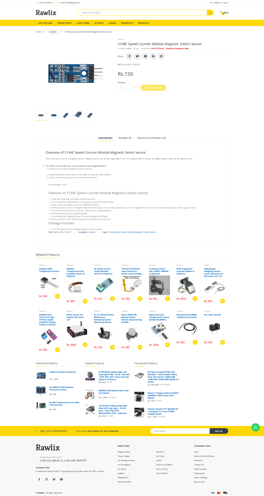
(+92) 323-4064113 (46, 2)
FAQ (196, 452)
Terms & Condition (164, 464)
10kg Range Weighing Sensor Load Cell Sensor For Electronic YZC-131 (213, 272)
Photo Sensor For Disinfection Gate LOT (75, 317)
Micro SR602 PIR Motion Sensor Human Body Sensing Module (132, 318)
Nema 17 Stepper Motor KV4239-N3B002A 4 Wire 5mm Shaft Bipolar (163, 395)
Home (38, 31)
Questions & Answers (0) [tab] (151, 137)
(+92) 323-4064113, (52, 460)
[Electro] (46, 12)
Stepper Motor (64, 23)
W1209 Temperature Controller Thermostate (64, 403)
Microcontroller (124, 481)
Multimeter (143, 23)
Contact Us (199, 464)
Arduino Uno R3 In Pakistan (62, 372)
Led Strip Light (45, 23)
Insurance (198, 460)
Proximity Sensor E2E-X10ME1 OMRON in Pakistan (158, 271)
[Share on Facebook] (129, 56)
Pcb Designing (124, 464)
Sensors (52, 31)
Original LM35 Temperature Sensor (49, 270)
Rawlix (41, 492)
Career (159, 460)
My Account (199, 481)
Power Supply (83, 23)
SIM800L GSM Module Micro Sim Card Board (114, 391)
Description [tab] (105, 137)
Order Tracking (200, 477)
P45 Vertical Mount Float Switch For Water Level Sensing (131, 271)
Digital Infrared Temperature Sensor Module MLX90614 (159, 317)
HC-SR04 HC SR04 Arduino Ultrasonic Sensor (61, 388)
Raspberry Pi (127, 23)
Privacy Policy (162, 469)
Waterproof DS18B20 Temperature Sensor (187, 316)
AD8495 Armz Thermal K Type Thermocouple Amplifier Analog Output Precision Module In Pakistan (48, 320)
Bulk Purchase (200, 469)
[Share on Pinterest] (145, 56)
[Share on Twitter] (137, 56)
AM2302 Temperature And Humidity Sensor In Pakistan (76, 272)
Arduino (112, 23)
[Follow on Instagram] (161, 56)
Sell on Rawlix (162, 473)
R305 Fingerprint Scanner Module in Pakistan (185, 271)
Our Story (160, 456)
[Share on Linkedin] (153, 56)
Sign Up (218, 431)
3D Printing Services (126, 460)
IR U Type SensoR (212, 315)
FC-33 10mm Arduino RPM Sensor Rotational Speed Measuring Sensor (104, 318)
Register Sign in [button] (220, 2)
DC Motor (99, 23)
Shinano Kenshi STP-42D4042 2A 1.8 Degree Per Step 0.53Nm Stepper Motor (163, 411)
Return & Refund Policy (204, 456)
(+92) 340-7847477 (75, 460)
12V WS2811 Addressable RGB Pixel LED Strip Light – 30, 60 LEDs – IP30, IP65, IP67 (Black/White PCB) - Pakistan (113, 409)
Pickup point (199, 473)
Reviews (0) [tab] (125, 137)
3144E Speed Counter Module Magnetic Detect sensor (132, 232)
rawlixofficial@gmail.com (70, 2)
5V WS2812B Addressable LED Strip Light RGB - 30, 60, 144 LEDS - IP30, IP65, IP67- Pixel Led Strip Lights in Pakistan (114, 376)
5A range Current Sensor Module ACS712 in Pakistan (103, 271)
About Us (160, 452)
